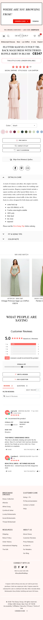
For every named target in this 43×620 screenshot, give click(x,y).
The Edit (5, 549)
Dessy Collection (8, 499)
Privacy (29, 606)
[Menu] (4, 36)
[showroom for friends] (35, 36)
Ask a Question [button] (22, 379)
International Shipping (10, 545)
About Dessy (27, 534)
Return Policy (7, 538)
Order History (7, 542)
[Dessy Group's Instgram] (16, 567)
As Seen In (26, 545)
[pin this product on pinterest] (21, 168)
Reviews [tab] (7, 386)
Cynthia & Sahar (8, 510)
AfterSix (5, 503)
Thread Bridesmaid (9, 522)
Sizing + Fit (27, 497)
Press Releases (28, 542)
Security (23, 606)
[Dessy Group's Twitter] (23, 567)
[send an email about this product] (27, 168)
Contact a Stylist (28, 505)
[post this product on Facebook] (15, 168)
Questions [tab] (21, 386)
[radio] (13, 67)
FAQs (25, 508)
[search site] (8, 36)
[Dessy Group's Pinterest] (27, 567)
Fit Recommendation (30, 501)
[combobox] (23, 125)
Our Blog (26, 553)
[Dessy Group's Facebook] (20, 567)
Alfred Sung (6, 506)
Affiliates (16, 606)
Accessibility (8, 606)
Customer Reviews (29, 538)
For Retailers (27, 549)
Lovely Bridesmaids (9, 514)
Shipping (5, 534)
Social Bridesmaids (9, 518)
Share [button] (9, 449)
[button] (14, 96)
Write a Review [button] (22, 374)
